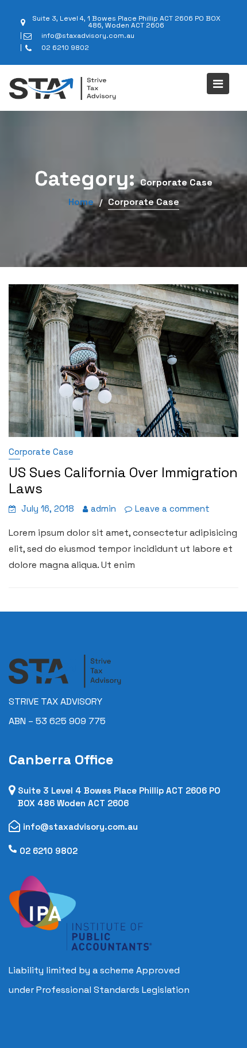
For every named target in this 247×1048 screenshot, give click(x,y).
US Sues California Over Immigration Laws (123, 480)
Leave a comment (172, 508)
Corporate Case (41, 451)
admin (103, 508)
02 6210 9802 (49, 850)
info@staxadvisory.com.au (80, 826)
